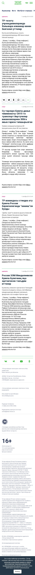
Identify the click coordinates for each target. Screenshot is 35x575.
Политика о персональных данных (12, 539)
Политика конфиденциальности (11, 555)
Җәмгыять (5, 16)
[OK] (29, 361)
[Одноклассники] (14, 100)
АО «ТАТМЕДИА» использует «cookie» (13, 546)
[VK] (6, 361)
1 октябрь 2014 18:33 (27, 271)
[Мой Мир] (23, 100)
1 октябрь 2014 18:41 (27, 196)
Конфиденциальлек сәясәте (12, 566)
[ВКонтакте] (4, 100)
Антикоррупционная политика (11, 543)
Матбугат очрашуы (24, 11)
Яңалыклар (6, 11)
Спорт (3, 106)
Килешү (17, 571)
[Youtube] (21, 361)
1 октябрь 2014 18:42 (27, 106)
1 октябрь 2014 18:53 (27, 16)
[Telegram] (9, 100)
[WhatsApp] (18, 100)
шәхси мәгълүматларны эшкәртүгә (15, 562)
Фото (14, 11)
